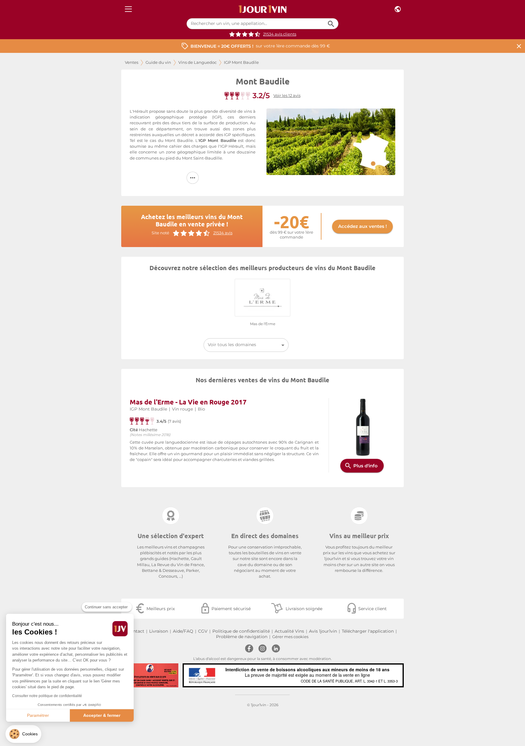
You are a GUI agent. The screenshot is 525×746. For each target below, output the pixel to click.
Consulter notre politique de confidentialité (47, 696)
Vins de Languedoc (197, 62)
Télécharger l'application (368, 631)
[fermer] (519, 46)
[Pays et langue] (398, 9)
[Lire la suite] (193, 178)
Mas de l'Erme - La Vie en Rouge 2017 (188, 402)
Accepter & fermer (101, 715)
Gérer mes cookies (290, 636)
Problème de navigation (241, 636)
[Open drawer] (128, 9)
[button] (23, 734)
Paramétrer (38, 715)
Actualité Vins (289, 631)
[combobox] (246, 345)
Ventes (131, 62)
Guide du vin (158, 62)
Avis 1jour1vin (323, 631)
